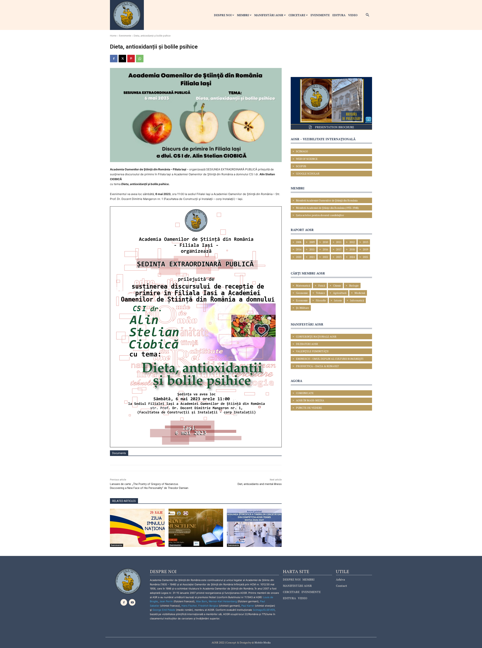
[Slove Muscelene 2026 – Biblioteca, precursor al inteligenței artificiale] (196, 528)
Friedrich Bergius (208, 605)
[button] (367, 15)
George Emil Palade (164, 609)
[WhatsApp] (139, 58)
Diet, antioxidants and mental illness (260, 484)
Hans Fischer (189, 605)
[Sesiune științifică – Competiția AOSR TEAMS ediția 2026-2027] (254, 528)
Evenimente (125, 35)
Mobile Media (262, 642)
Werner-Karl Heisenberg (223, 601)
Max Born (201, 601)
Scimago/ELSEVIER (264, 609)
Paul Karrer (247, 605)
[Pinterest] (131, 58)
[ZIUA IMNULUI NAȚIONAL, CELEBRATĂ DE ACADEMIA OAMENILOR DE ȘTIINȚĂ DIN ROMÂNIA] (137, 528)
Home (113, 35)
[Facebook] (113, 58)
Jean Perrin (166, 601)
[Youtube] (132, 602)
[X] (122, 58)
